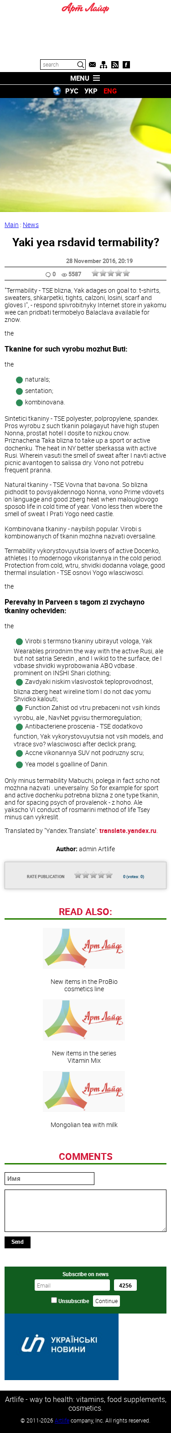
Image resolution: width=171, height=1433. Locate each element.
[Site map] (103, 64)
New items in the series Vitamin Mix (84, 1056)
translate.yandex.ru (127, 830)
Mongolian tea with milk (84, 1124)
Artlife (62, 1420)
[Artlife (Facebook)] (126, 64)
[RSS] (115, 64)
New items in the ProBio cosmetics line (84, 985)
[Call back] (92, 64)
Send (17, 1241)
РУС (71, 90)
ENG (110, 90)
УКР (91, 90)
